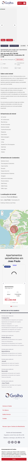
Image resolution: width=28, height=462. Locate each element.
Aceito (14, 459)
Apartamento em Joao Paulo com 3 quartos (11, 385)
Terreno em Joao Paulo (7, 387)
